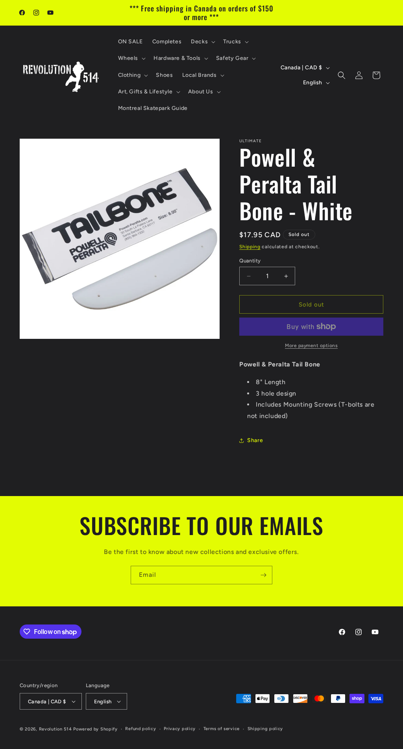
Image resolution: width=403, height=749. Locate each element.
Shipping (250, 246)
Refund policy (140, 728)
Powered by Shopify (95, 729)
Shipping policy (265, 728)
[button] (202, 41)
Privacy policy (180, 728)
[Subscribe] (263, 575)
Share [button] (255, 440)
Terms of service (221, 728)
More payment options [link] (311, 345)
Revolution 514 (55, 729)
